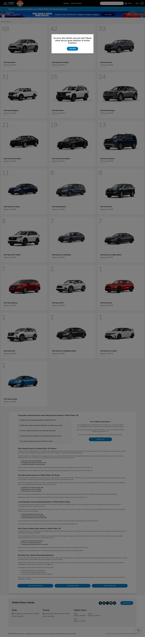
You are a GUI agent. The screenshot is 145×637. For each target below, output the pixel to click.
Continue (72, 48)
